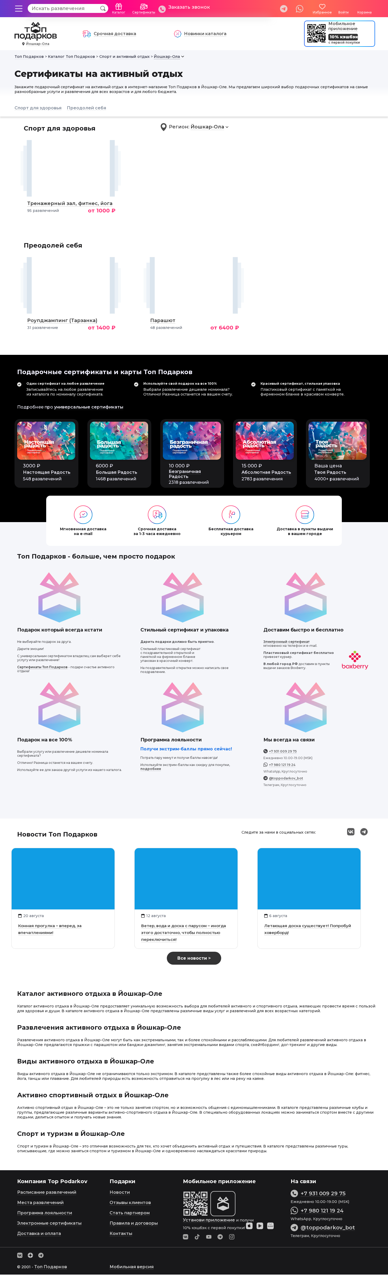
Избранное (322, 12)
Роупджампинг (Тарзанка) (62, 320)
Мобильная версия (132, 1266)
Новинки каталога (205, 33)
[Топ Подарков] (35, 37)
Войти (343, 12)
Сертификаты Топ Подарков (42, 667)
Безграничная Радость (185, 474)
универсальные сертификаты (88, 407)
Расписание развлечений (46, 1192)
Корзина (364, 12)
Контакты (121, 1233)
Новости (120, 1192)
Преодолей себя (86, 107)
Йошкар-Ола (37, 44)
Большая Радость (116, 472)
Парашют (162, 320)
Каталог (118, 12)
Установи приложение (209, 1220)
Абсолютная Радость (266, 472)
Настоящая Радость (46, 472)
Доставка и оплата (39, 1233)
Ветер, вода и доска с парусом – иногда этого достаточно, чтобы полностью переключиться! (183, 932)
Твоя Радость (330, 472)
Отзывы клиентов (130, 1202)
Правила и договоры (134, 1223)
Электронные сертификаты (49, 1223)
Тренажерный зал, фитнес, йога (69, 203)
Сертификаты (143, 12)
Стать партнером (130, 1212)
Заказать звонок (189, 7)
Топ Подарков (50, 1266)
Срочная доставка (115, 33)
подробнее (150, 769)
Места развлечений (40, 1202)
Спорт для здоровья (38, 107)
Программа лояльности (44, 1212)
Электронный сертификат (286, 642)
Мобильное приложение (343, 26)
